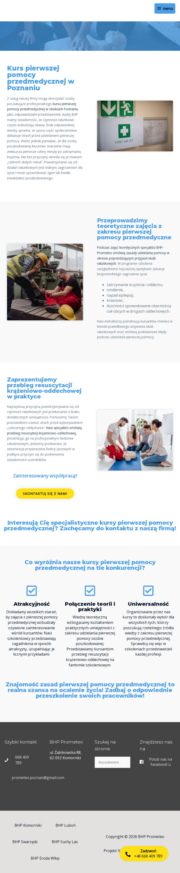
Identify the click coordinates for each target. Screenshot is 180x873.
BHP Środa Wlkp (45, 858)
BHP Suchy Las (65, 841)
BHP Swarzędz (25, 841)
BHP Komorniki (28, 825)
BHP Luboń (66, 825)
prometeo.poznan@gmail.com (38, 777)
